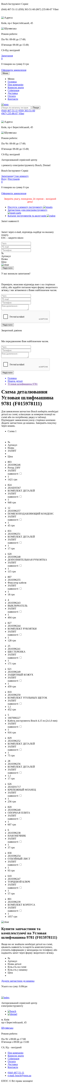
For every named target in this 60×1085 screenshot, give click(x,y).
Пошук (36, 107)
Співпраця (13, 90)
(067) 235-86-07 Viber (12, 113)
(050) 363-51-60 (26, 110)
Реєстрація (14, 179)
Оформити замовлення (13, 70)
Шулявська (7, 1028)
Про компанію (15, 84)
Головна (12, 81)
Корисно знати (16, 87)
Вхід (3, 179)
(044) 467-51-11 (9, 110)
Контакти (13, 99)
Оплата (12, 96)
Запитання (7, 55)
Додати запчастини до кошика (17, 981)
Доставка (13, 93)
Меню (5, 73)
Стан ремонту (21, 176)
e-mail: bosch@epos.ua (19, 1075)
